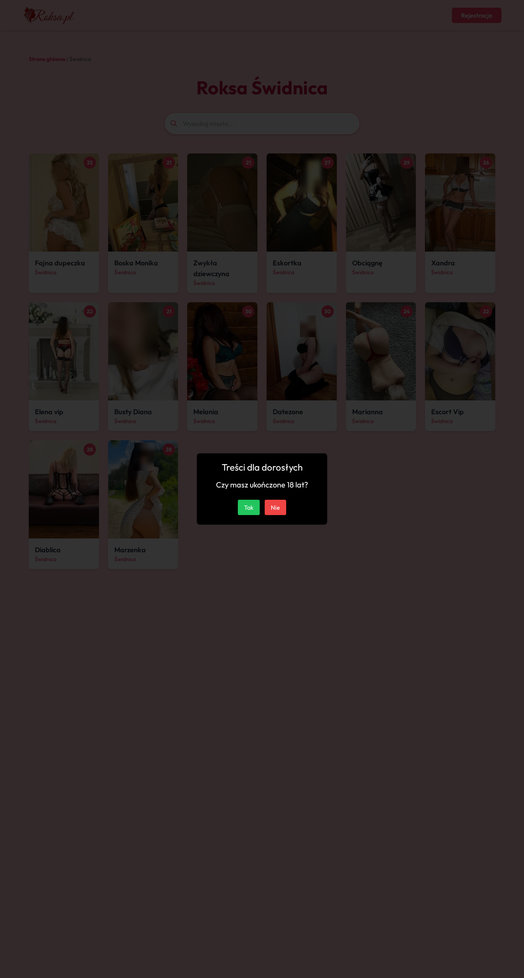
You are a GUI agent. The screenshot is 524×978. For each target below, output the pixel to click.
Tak (249, 507)
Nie (275, 507)
